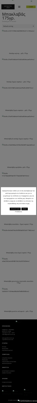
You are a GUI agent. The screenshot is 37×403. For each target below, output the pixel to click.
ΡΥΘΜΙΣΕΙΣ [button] (18, 211)
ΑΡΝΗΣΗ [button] (24, 209)
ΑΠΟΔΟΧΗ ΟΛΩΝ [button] (15, 209)
